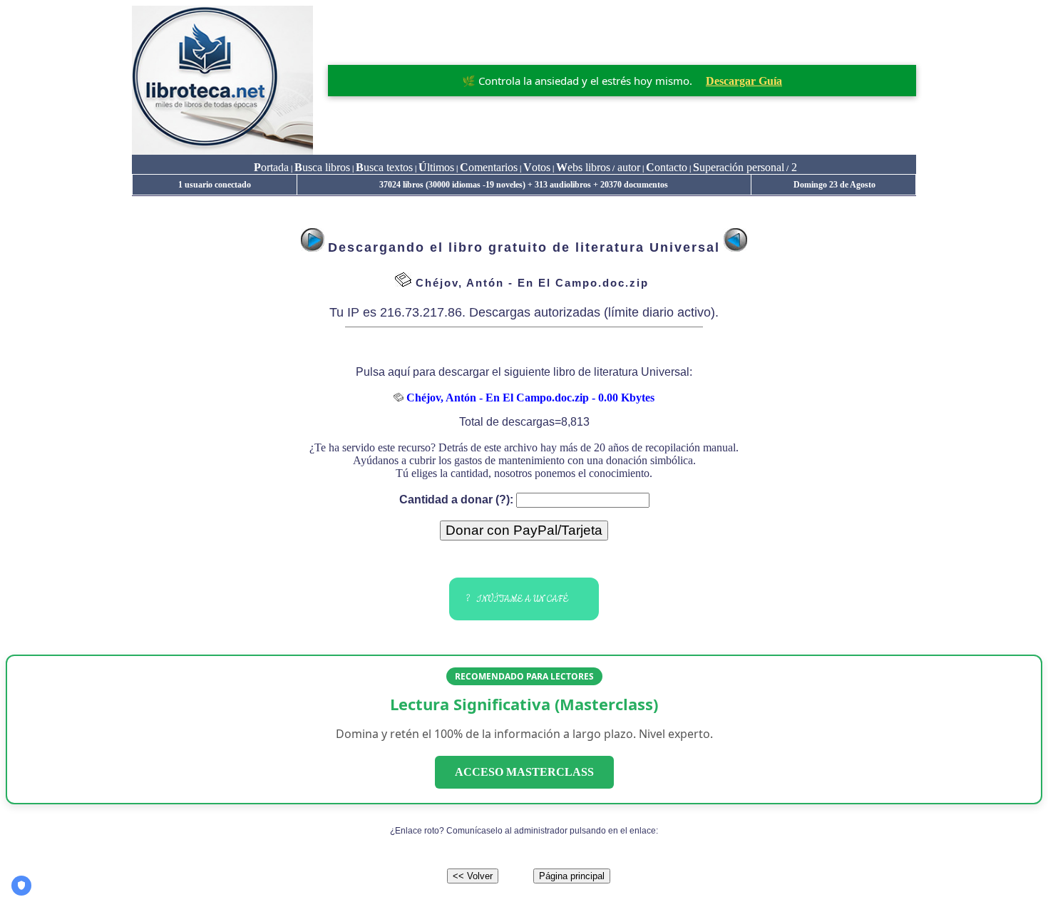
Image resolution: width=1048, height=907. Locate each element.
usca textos (384, 167)
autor (627, 167)
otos (536, 167)
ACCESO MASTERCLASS (524, 772)
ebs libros (583, 167)
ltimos (436, 167)
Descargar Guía (744, 81)
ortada (271, 167)
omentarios (489, 167)
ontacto (666, 167)
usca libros (322, 167)
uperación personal (738, 167)
